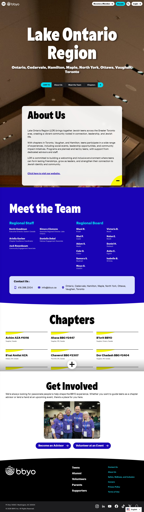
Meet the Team (74, 85)
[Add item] (100, 84)
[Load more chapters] (72, 364)
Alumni (76, 473)
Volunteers (79, 479)
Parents (77, 484)
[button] (4, 4)
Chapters (91, 85)
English (134, 509)
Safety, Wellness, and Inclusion (121, 477)
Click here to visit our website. (44, 173)
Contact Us (113, 467)
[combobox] (133, 509)
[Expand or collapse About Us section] (116, 180)
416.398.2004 (25, 287)
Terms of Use (113, 492)
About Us (58, 85)
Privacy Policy (114, 487)
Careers (111, 482)
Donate (120, 4)
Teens (76, 467)
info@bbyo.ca (49, 287)
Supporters (79, 490)
